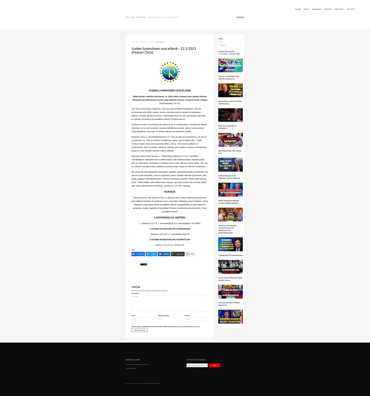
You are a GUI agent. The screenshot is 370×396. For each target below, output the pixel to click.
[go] (240, 45)
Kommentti (136, 293)
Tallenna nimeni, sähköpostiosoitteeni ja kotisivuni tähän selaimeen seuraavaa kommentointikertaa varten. (166, 326)
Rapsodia (134, 383)
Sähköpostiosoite (164, 315)
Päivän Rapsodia (160, 42)
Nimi (134, 315)
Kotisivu (187, 315)
